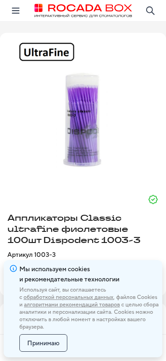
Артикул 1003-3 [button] (31, 254)
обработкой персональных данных (68, 297)
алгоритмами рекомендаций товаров (72, 304)
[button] (83, 109)
